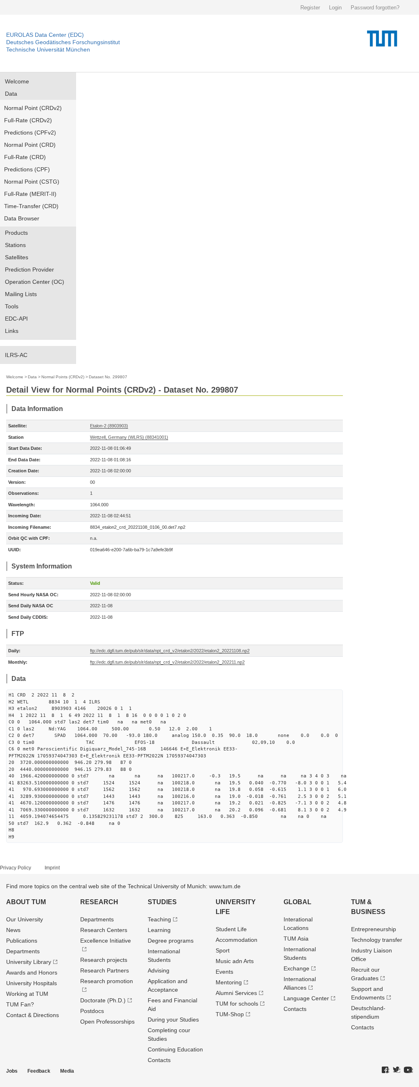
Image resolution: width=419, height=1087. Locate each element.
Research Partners (104, 970)
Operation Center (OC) (34, 281)
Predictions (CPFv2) (30, 132)
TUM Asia (296, 938)
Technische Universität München (48, 49)
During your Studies (173, 1019)
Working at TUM (27, 993)
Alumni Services (236, 993)
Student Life (231, 929)
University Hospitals (31, 983)
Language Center (306, 998)
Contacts (159, 1060)
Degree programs (171, 940)
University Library (28, 962)
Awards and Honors (31, 972)
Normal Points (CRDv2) (62, 377)
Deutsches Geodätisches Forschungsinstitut (63, 42)
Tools (11, 306)
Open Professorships (107, 1021)
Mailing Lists (21, 294)
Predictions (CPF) (27, 169)
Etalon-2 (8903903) (109, 425)
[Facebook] (385, 1070)
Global (297, 901)
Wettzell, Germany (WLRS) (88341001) (129, 437)
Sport (223, 950)
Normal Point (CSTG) (31, 181)
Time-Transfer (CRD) (31, 206)
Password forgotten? (375, 7)
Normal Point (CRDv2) (33, 108)
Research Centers (103, 930)
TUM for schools (237, 1003)
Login (335, 7)
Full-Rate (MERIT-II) (30, 194)
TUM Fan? (20, 1004)
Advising (158, 970)
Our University (24, 919)
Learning (159, 930)
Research (99, 901)
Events (224, 971)
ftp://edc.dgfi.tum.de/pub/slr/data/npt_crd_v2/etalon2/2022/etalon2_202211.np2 (167, 662)
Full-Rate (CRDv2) (28, 120)
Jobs (12, 1071)
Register (310, 7)
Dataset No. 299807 (108, 377)
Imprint (52, 868)
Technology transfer (376, 940)
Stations (15, 245)
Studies (162, 901)
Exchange (296, 968)
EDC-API (16, 318)
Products (16, 232)
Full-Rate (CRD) (25, 157)
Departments (23, 951)
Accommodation (236, 940)
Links (11, 331)
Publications (21, 940)
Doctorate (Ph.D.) (103, 1000)
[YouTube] (408, 1070)
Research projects (103, 960)
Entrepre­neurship (373, 929)
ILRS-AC (16, 355)
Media (67, 1071)
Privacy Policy (15, 868)
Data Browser (21, 218)
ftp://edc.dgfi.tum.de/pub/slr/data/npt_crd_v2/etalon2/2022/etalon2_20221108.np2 (170, 650)
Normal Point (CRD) (30, 144)
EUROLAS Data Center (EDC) (45, 34)
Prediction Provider (29, 269)
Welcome (17, 81)
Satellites (16, 257)
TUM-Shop (230, 1014)
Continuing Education (175, 1049)
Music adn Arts (235, 961)
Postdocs (92, 1011)
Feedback (38, 1071)
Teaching (159, 919)
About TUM (26, 901)
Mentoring (229, 982)
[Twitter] (396, 1070)
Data (11, 93)
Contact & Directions (32, 1015)
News (13, 930)
